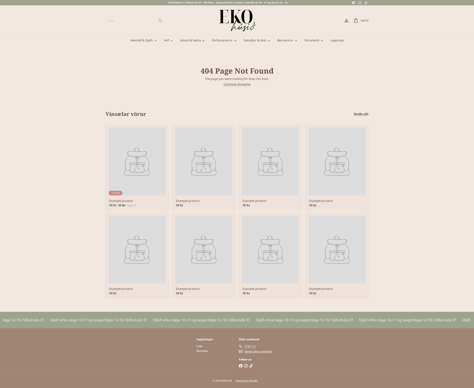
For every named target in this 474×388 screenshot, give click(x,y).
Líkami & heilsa (191, 40)
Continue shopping (237, 84)
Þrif (167, 40)
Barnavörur (285, 40)
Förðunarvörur (222, 40)
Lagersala (337, 40)
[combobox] (135, 20)
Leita (199, 346)
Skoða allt (361, 114)
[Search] (160, 20)
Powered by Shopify (247, 380)
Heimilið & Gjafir (142, 40)
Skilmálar (202, 351)
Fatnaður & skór (255, 40)
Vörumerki (312, 40)
